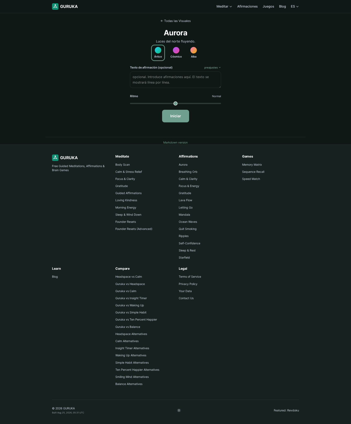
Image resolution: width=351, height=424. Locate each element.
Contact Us (186, 298)
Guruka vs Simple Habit (130, 312)
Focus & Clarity (125, 178)
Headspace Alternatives (131, 334)
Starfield (184, 257)
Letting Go (186, 207)
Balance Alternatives (128, 384)
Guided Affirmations (128, 193)
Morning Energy (125, 207)
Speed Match (251, 178)
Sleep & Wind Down (128, 214)
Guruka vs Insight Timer (131, 298)
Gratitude (121, 186)
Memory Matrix (252, 164)
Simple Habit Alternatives (132, 362)
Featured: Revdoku (286, 410)
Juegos (268, 6)
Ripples (183, 236)
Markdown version (175, 142)
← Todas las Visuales (175, 21)
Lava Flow (185, 200)
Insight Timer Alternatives (132, 348)
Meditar (222, 6)
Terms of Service (190, 276)
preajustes (211, 67)
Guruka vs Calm (125, 291)
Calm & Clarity (188, 178)
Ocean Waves (188, 221)
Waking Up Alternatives (130, 355)
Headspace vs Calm (128, 276)
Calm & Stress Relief (128, 171)
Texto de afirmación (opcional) (151, 67)
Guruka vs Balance (127, 326)
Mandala (184, 214)
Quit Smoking (188, 228)
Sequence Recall (253, 171)
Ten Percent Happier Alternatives (137, 369)
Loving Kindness (126, 200)
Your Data (185, 291)
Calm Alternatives (127, 341)
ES (293, 6)
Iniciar (175, 116)
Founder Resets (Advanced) (133, 228)
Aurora (183, 164)
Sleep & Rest (187, 250)
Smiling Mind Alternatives (132, 376)
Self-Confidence (189, 243)
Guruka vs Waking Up (129, 305)
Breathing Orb (188, 171)
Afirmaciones (247, 6)
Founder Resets (125, 221)
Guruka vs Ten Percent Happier (136, 319)
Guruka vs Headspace (130, 284)
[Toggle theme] (179, 410)
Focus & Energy (189, 186)
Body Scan (122, 164)
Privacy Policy (188, 284)
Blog (282, 6)
